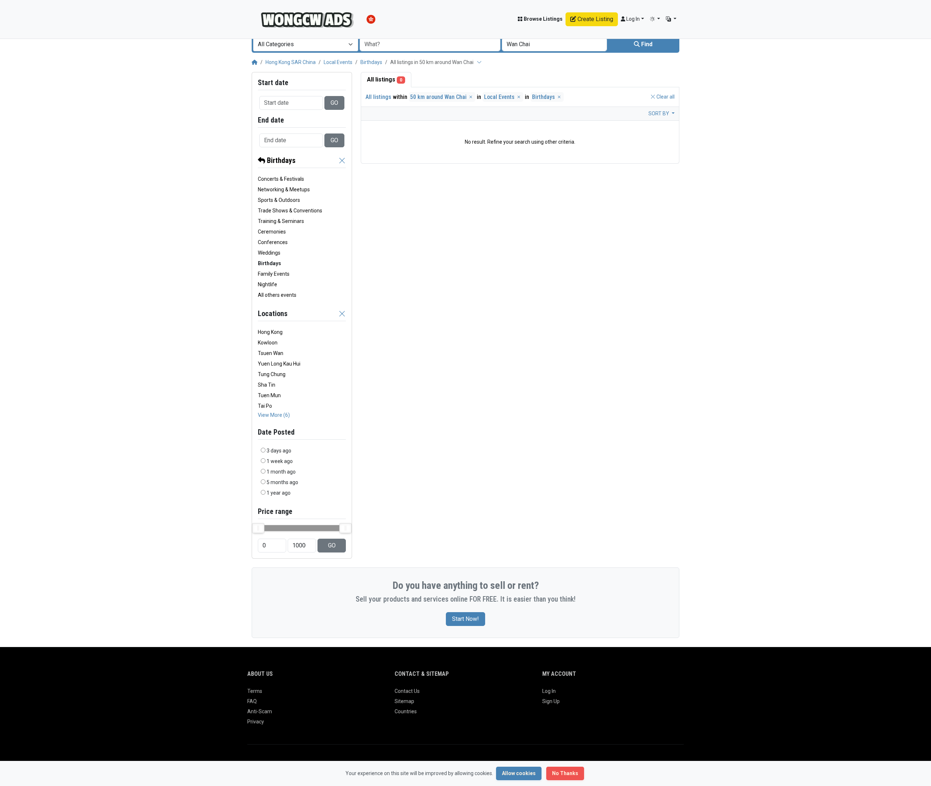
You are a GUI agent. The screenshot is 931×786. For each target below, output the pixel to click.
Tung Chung (271, 374)
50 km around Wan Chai (439, 96)
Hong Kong (270, 332)
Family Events (273, 274)
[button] (655, 19)
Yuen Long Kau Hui (279, 364)
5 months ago (282, 482)
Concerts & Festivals (281, 179)
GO (334, 102)
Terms (254, 691)
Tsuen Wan (270, 353)
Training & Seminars (281, 221)
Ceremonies (272, 232)
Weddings (269, 253)
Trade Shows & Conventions (290, 211)
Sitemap (404, 701)
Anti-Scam (259, 711)
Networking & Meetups (284, 189)
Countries (406, 711)
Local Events (338, 62)
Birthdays (371, 62)
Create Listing (594, 19)
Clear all (665, 97)
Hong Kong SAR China (290, 62)
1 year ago (279, 493)
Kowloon (267, 343)
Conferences (273, 242)
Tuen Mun (269, 395)
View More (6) (274, 415)
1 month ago (281, 472)
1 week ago (280, 461)
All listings (384, 79)
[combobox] (305, 44)
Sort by (659, 113)
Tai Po (265, 406)
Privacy (255, 722)
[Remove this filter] (342, 160)
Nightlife (267, 284)
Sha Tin (266, 385)
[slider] (258, 528)
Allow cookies (519, 773)
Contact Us (407, 691)
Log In (549, 691)
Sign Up (551, 701)
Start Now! (465, 618)
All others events (277, 295)
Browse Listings (543, 19)
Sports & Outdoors (279, 200)
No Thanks (565, 773)
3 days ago (279, 451)
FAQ (252, 701)
